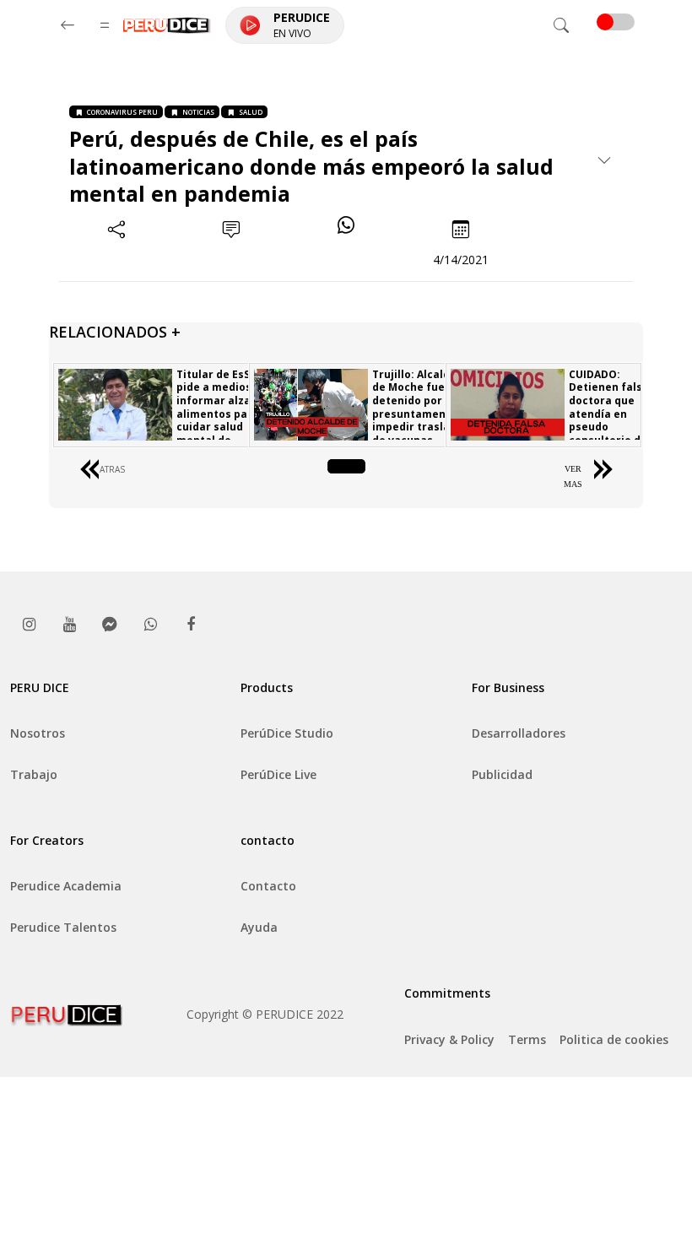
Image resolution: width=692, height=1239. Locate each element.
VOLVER (346, 468)
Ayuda (259, 927)
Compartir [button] (116, 260)
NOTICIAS (198, 111)
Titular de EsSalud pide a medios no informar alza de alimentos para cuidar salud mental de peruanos (224, 414)
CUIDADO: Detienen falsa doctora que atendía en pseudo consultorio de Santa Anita (609, 414)
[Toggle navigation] (561, 25)
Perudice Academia (66, 886)
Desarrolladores (518, 733)
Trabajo (33, 774)
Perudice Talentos (63, 927)
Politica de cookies (614, 1039)
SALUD (250, 111)
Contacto (268, 886)
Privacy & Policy (449, 1039)
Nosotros (37, 733)
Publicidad (502, 774)
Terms (527, 1039)
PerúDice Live (278, 774)
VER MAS (573, 476)
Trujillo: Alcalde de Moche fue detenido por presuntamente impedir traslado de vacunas (417, 407)
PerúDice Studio (287, 733)
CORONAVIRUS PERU (122, 111)
